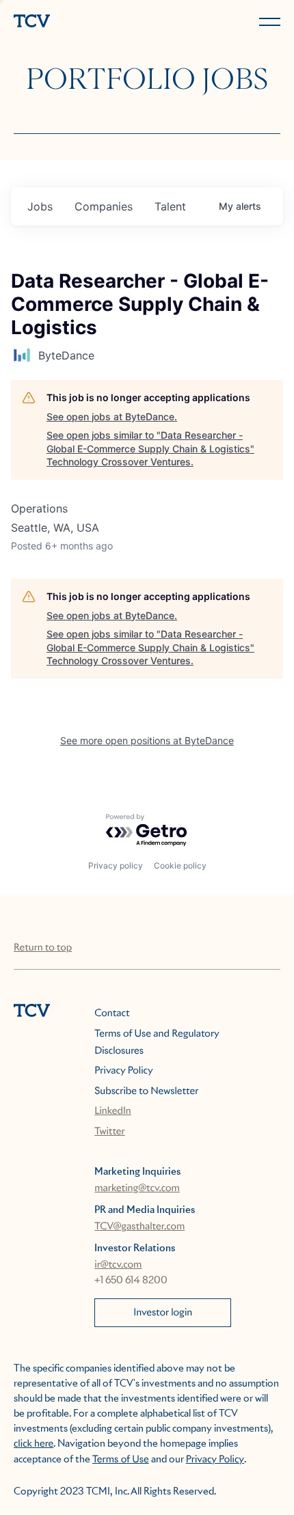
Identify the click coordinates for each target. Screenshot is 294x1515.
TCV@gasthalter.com (139, 1226)
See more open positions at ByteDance (147, 740)
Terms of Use (120, 1459)
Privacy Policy (123, 1071)
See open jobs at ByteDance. (111, 416)
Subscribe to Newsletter (146, 1091)
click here (33, 1444)
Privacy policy (115, 865)
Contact (111, 1013)
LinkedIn (112, 1111)
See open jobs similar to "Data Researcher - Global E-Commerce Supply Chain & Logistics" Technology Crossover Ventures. (150, 448)
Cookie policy (180, 865)
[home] (78, 22)
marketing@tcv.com (137, 1188)
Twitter (109, 1131)
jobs (40, 206)
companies (104, 206)
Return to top (43, 948)
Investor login (162, 1313)
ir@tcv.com (118, 1265)
